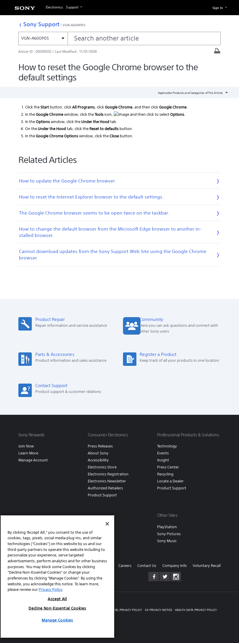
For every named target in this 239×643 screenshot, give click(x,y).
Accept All (57, 598)
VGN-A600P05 (74, 25)
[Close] (107, 523)
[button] (227, 623)
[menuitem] (25, 9)
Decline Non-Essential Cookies (57, 608)
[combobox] (119, 38)
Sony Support (41, 24)
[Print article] (217, 51)
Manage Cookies (57, 620)
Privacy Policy (50, 589)
